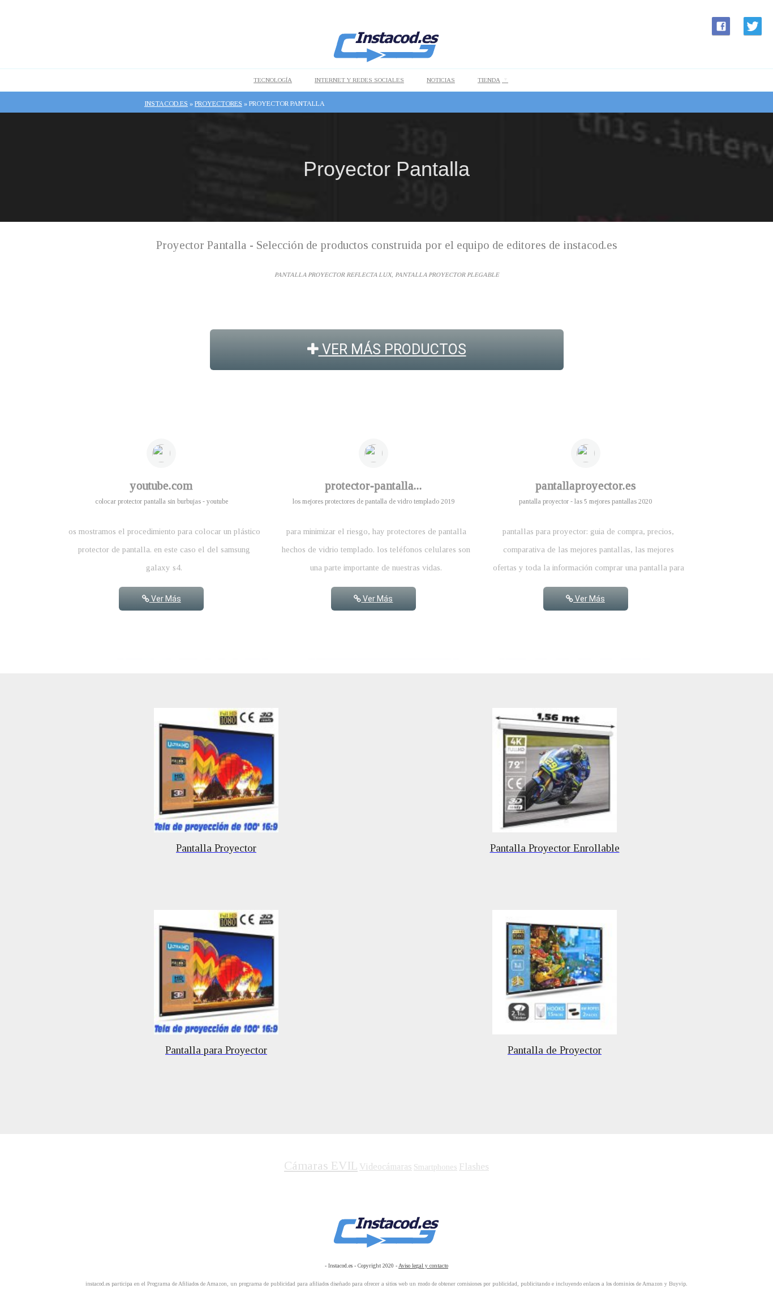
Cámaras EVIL (321, 1165)
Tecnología (273, 79)
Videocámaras (385, 1166)
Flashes (474, 1166)
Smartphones (435, 1166)
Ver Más (165, 598)
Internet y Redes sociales (359, 79)
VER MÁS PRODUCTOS (392, 349)
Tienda (489, 79)
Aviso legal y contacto (423, 1265)
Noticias (441, 79)
